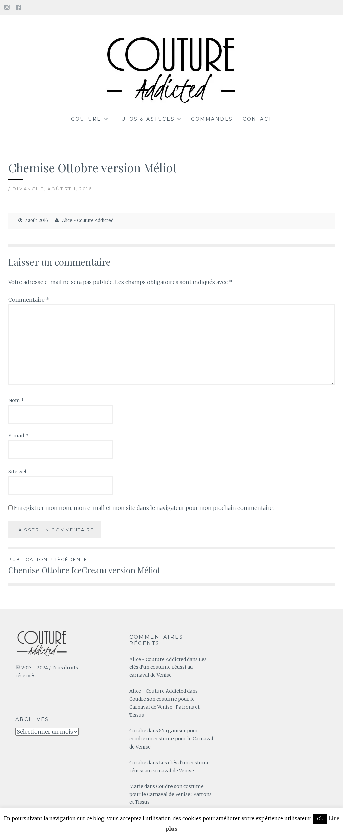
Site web (18, 472)
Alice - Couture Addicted (88, 220)
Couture (86, 119)
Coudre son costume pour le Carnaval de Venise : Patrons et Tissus (164, 707)
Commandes (212, 119)
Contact (257, 119)
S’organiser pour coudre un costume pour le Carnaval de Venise (171, 739)
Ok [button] (320, 819)
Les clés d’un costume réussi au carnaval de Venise (168, 667)
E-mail (18, 436)
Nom (16, 400)
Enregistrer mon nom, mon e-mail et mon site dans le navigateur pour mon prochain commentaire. (144, 507)
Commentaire (28, 299)
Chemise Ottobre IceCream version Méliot (84, 566)
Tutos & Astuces (146, 119)
